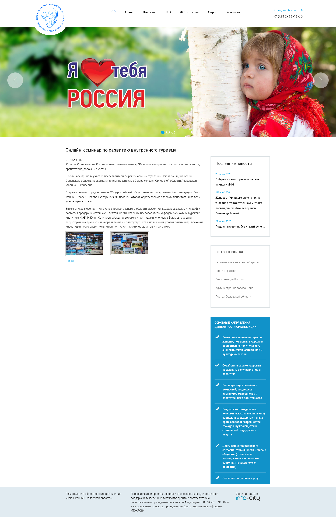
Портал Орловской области (233, 296)
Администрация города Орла (234, 288)
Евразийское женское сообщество (237, 262)
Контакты (233, 12)
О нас (129, 12)
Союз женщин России (229, 279)
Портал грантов (225, 271)
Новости (149, 12)
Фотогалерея (189, 12)
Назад (70, 261)
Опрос (212, 12)
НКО (167, 12)
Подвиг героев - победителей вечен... (240, 226)
